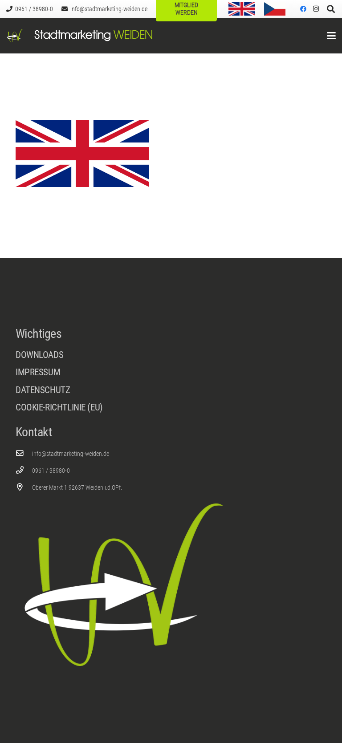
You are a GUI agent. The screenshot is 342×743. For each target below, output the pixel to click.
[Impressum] (171, 374)
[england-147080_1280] (241, 9)
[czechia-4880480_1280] (274, 9)
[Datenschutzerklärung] (171, 392)
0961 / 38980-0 (51, 470)
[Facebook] (303, 9)
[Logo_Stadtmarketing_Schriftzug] (93, 35)
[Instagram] (315, 9)
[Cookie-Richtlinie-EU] (171, 407)
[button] (331, 35)
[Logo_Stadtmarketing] (15, 35)
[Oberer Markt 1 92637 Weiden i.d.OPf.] (24, 487)
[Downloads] (171, 355)
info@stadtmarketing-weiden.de (70, 453)
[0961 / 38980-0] (24, 470)
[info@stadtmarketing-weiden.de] (24, 453)
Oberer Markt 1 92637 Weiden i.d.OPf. (77, 487)
